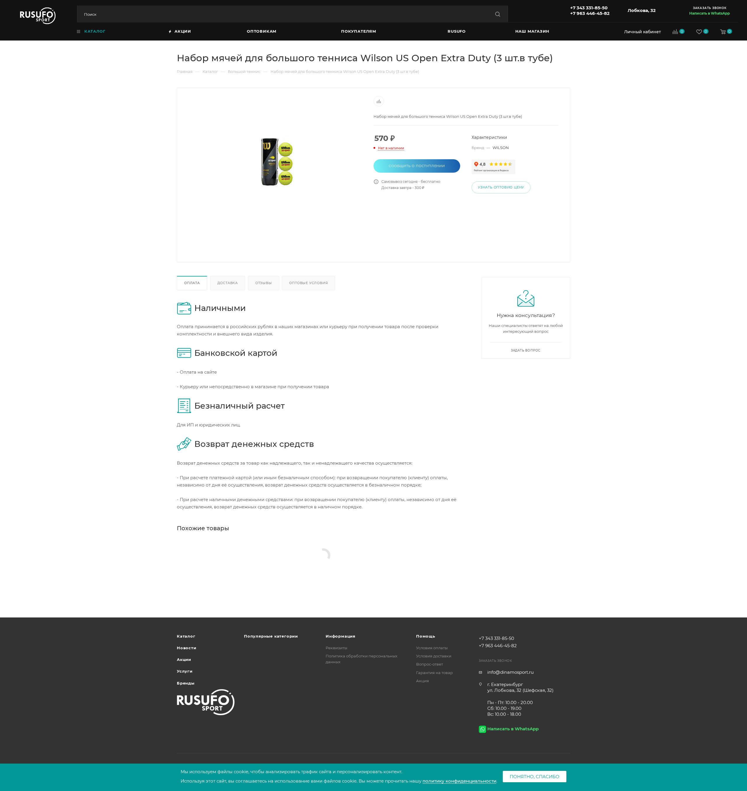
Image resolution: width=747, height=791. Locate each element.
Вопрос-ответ (429, 664)
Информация (340, 636)
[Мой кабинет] (641, 31)
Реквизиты (336, 647)
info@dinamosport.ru (510, 672)
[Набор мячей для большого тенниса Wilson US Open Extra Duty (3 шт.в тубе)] (275, 161)
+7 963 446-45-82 (590, 13)
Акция (422, 680)
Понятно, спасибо (534, 776)
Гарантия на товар (434, 672)
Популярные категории (271, 636)
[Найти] (498, 14)
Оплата (192, 283)
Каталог (186, 636)
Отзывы (263, 283)
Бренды (186, 683)
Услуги (185, 671)
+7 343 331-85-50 (589, 7)
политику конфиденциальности (459, 781)
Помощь (425, 636)
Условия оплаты (432, 647)
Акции (184, 659)
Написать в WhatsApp (709, 13)
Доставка (227, 283)
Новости (186, 647)
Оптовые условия (308, 283)
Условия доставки (433, 656)
